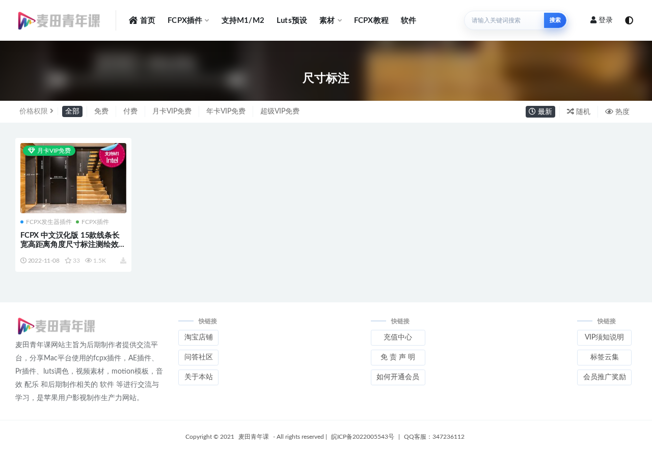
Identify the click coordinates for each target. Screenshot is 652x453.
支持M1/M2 (243, 20)
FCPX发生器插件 (49, 222)
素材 (327, 20)
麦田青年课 (253, 437)
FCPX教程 (371, 20)
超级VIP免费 (280, 111)
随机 (582, 112)
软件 (408, 20)
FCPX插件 (185, 20)
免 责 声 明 (398, 357)
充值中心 (398, 337)
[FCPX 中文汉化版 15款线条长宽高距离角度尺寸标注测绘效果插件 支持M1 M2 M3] (73, 178)
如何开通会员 (397, 377)
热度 (621, 112)
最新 (544, 112)
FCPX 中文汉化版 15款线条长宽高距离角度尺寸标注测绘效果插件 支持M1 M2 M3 (73, 245)
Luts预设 (292, 20)
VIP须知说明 (604, 337)
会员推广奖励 (604, 377)
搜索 (555, 20)
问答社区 (198, 357)
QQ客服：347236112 (434, 437)
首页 (147, 20)
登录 (606, 20)
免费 (101, 111)
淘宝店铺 (198, 337)
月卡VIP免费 (172, 111)
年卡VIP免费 (226, 111)
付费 (130, 111)
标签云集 (604, 357)
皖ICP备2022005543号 (362, 437)
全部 (72, 111)
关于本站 (198, 377)
